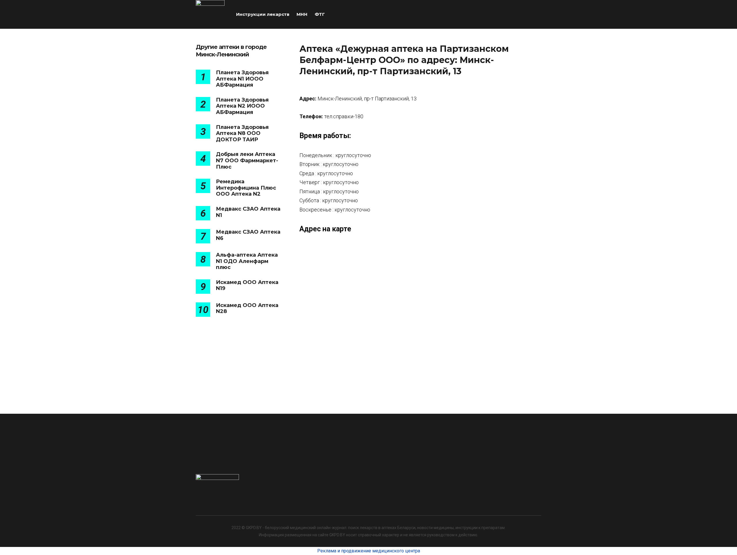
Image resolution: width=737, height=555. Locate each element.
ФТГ (320, 14)
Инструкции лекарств (262, 14)
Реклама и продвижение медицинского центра (368, 551)
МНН (302, 14)
